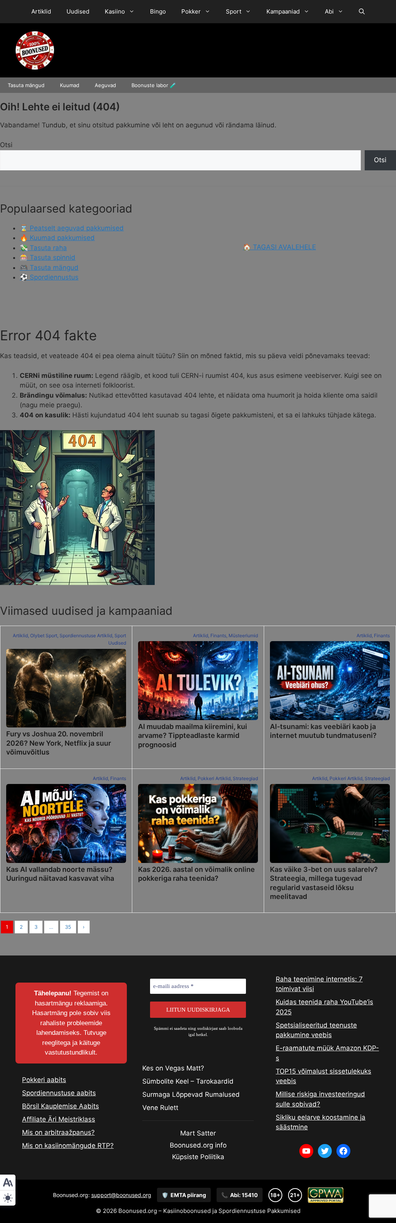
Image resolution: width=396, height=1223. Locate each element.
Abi (329, 11)
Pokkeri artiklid (214, 778)
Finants (218, 635)
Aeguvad (105, 85)
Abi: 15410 (239, 1195)
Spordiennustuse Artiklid (86, 635)
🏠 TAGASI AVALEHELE (279, 247)
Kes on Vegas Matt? (173, 1068)
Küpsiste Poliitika (198, 1157)
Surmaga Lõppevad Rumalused (191, 1094)
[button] (361, 11)
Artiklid (41, 11)
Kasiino (115, 11)
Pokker (191, 11)
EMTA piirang (184, 1195)
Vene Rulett (160, 1108)
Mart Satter (198, 1133)
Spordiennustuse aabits (59, 1093)
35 (68, 927)
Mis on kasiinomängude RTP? (68, 1145)
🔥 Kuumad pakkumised (57, 238)
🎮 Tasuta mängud (49, 267)
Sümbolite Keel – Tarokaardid (188, 1081)
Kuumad (69, 85)
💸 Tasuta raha (43, 248)
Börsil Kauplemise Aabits (60, 1106)
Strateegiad (245, 778)
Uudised (78, 11)
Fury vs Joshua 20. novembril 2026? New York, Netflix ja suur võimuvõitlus (58, 743)
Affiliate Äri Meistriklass (58, 1119)
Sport (233, 11)
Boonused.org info (198, 1145)
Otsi (6, 145)
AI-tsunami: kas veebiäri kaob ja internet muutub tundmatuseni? (323, 730)
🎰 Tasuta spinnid (47, 257)
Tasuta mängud (26, 85)
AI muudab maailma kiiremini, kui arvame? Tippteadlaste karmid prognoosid (192, 735)
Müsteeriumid (243, 635)
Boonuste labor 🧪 (153, 85)
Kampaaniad (283, 11)
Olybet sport (43, 635)
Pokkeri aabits (44, 1080)
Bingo (158, 11)
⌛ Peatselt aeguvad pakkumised (72, 228)
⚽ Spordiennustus (49, 277)
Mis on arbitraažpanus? (58, 1132)
